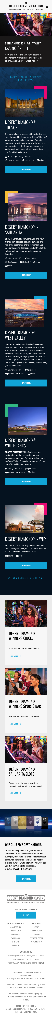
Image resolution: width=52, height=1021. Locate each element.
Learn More (26, 169)
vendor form (36, 938)
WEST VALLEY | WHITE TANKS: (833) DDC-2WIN (26, 963)
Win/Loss (15, 938)
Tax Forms (15, 934)
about (36, 927)
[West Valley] (30, 9)
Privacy (15, 945)
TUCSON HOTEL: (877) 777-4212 (26, 959)
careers (36, 934)
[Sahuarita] (18, 9)
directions (16, 931)
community (36, 942)
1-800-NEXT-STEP (36, 1008)
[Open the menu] (47, 6)
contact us (15, 927)
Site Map (15, 942)
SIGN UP (26, 914)
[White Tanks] (39, 9)
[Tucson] (11, 9)
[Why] (24, 9)
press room (36, 931)
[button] (23, 34)
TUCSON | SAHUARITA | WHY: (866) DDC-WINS (26, 956)
